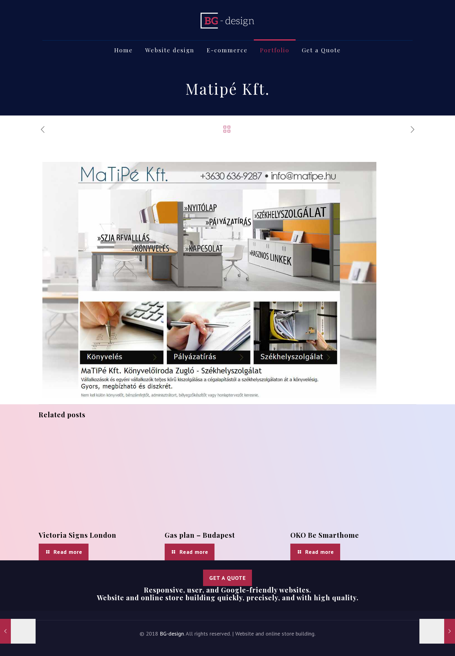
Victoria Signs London (77, 535)
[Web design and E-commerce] (227, 20)
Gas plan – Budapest (200, 535)
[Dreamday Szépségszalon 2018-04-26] (18, 631)
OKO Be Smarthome (324, 535)
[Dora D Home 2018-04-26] (437, 631)
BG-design (172, 633)
